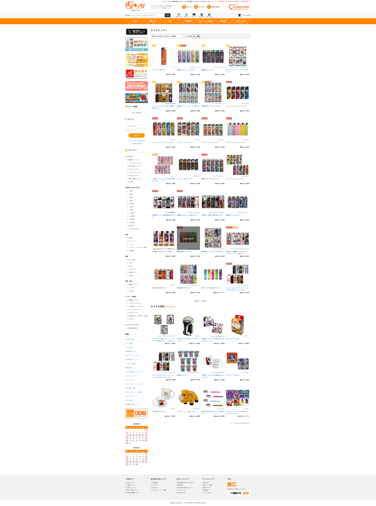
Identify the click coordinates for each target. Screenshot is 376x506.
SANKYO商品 (129, 339)
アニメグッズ (129, 380)
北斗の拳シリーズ (134, 166)
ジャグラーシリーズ (134, 163)
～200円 (131, 210)
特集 (170, 21)
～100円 (131, 203)
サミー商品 (129, 343)
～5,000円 (131, 219)
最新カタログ (207, 487)
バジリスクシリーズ (134, 172)
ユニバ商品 (129, 347)
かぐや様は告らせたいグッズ (134, 372)
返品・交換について (132, 490)
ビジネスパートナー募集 (159, 490)
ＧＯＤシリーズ (133, 169)
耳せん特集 (129, 400)
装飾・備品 (128, 281)
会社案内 (223, 21)
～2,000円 (131, 216)
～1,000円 (131, 213)
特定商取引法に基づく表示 (185, 482)
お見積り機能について (133, 492)
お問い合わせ (241, 21)
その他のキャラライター (136, 306)
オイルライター (133, 312)
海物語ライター (133, 300)
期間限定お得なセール (132, 404)
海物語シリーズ (133, 160)
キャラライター (130, 396)
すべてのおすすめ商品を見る (240, 423)
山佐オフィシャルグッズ (133, 355)
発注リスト (194, 16)
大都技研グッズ (130, 351)
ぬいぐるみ (131, 260)
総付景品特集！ (133, 328)
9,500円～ (131, 225)
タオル (130, 263)
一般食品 (131, 250)
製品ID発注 (201, 16)
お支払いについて (132, 487)
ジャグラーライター (134, 303)
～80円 (130, 200)
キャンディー (132, 241)
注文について (130, 482)
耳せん (130, 266)
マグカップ (131, 269)
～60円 (130, 197)
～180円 (131, 207)
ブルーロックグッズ (132, 376)
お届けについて (131, 485)
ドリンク (131, 244)
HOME (135, 21)
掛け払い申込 (209, 16)
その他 (130, 182)
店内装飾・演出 (130, 388)
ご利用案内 (188, 21)
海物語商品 (129, 367)
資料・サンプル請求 (205, 21)
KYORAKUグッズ (131, 359)
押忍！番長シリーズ (134, 178)
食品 (126, 234)
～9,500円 (131, 222)
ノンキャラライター (134, 309)
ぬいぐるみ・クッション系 (134, 384)
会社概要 (154, 482)
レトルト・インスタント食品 (137, 247)
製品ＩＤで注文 (207, 485)
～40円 (130, 194)
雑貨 (126, 256)
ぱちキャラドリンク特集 (133, 392)
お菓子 (130, 238)
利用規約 (180, 485)
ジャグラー (131, 288)
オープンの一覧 (133, 229)
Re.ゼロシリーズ (133, 175)
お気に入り (186, 16)
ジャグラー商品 (130, 363)
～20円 (130, 191)
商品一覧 (153, 21)
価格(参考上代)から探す (132, 187)
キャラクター (129, 156)
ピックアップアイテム (132, 324)
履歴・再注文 (179, 16)
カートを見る (246, 15)
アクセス (154, 485)
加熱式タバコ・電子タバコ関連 (138, 316)
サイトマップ (181, 490)
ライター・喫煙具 (130, 296)
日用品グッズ (132, 272)
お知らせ (154, 487)
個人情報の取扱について (185, 487)
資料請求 (205, 490)
